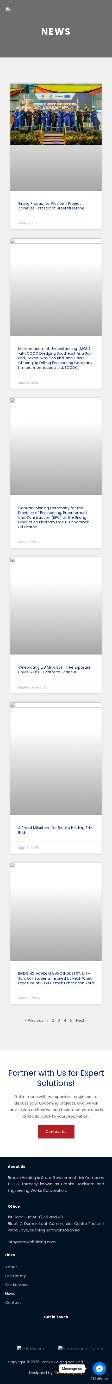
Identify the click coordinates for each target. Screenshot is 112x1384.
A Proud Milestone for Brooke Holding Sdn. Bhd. (55, 830)
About (11, 1267)
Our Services (16, 1284)
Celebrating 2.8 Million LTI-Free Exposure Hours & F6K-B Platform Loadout (54, 670)
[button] (100, 9)
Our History (15, 1275)
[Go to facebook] (99, 1368)
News (10, 1293)
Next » (81, 1020)
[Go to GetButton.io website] (99, 1378)
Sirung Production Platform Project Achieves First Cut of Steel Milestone (51, 206)
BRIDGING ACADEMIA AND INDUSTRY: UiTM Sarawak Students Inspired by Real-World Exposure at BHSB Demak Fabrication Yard (56, 978)
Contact (13, 1302)
